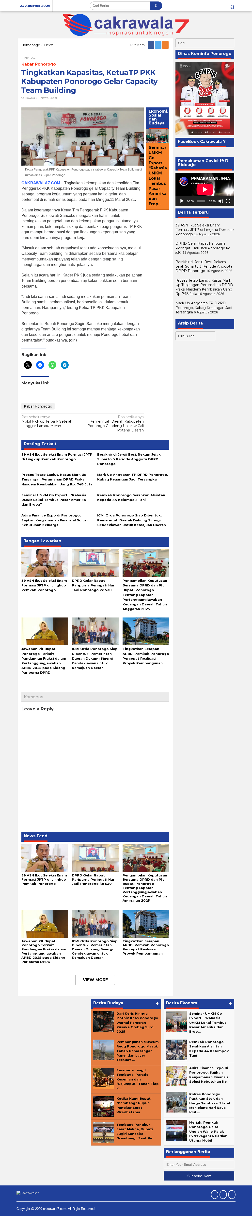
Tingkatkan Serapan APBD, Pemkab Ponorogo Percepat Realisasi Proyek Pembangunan (146, 947)
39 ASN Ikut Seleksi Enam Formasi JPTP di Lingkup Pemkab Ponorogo (44, 585)
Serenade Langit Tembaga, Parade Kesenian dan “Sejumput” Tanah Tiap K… (137, 1079)
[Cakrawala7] (126, 24)
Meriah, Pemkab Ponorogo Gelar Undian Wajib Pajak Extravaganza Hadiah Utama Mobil (208, 1131)
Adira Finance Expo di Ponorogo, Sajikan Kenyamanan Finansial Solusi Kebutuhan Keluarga (54, 520)
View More (95, 979)
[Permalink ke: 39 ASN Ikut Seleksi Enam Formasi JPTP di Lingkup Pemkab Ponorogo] (44, 563)
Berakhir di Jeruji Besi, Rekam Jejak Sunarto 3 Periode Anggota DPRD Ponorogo (129, 459)
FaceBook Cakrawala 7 (202, 141)
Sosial (53, 98)
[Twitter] (158, 45)
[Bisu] (220, 201)
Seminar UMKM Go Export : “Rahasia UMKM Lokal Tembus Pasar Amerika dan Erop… (158, 175)
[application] (204, 189)
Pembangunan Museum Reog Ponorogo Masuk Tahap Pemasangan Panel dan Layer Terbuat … (137, 1051)
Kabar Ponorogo (38, 64)
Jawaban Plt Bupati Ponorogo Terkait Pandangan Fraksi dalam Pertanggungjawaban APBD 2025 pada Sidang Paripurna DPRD (43, 951)
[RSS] (165, 45)
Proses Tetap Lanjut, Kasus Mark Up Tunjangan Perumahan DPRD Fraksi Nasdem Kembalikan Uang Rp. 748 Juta (57, 479)
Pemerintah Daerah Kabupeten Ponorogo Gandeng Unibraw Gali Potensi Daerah (115, 424)
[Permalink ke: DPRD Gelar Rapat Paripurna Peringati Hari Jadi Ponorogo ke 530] (95, 563)
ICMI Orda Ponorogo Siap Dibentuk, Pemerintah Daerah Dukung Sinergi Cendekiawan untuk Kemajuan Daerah (131, 520)
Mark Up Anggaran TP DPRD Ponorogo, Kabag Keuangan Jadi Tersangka (203, 307)
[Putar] (181, 201)
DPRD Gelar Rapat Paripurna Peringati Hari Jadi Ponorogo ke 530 (93, 585)
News (44, 98)
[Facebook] (151, 45)
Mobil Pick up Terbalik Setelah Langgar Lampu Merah (46, 421)
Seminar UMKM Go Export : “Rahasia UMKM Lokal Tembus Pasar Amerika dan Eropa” (53, 499)
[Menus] (232, 5)
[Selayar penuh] (228, 201)
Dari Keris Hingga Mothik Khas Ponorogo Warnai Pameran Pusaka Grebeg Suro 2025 (137, 1022)
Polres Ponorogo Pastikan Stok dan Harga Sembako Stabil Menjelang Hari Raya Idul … (209, 1103)
